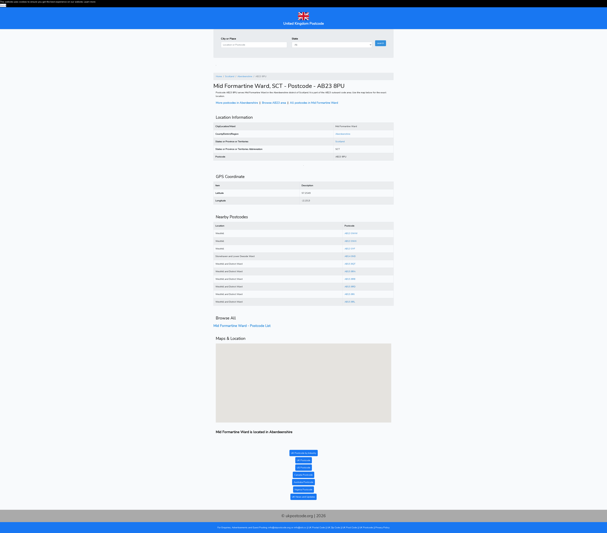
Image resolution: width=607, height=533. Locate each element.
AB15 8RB (350, 279)
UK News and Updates (303, 496)
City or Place (228, 38)
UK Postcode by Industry (303, 453)
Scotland (229, 76)
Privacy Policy (382, 527)
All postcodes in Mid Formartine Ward (314, 103)
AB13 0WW (351, 233)
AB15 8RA (350, 271)
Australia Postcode (303, 482)
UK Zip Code (333, 527)
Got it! (3, 5)
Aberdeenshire (244, 76)
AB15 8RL (350, 301)
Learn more (89, 1)
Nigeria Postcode (303, 489)
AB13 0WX (350, 241)
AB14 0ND (350, 256)
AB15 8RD (350, 286)
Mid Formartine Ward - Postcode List (242, 325)
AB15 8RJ (350, 294)
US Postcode (303, 467)
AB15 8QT (350, 263)
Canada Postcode (303, 474)
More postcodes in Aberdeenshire (237, 103)
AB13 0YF (350, 248)
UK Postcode (303, 460)
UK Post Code (350, 527)
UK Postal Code (317, 527)
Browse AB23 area (274, 103)
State (295, 38)
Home (219, 76)
